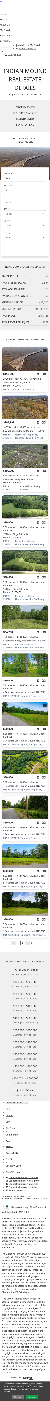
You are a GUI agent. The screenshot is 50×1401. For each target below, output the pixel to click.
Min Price (8, 173)
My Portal (34, 45)
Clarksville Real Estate (17, 1102)
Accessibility (12, 1152)
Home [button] (3, 14)
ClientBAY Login (13, 1165)
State (8, 1109)
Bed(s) (6, 197)
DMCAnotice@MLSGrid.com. (16, 1292)
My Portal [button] (5, 30)
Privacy (9, 1146)
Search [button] (3, 19)
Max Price (8, 185)
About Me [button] (5, 24)
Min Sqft (7, 221)
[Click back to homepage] (8, 47)
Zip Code (10, 1128)
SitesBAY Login (13, 1172)
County (9, 1115)
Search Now (25, 246)
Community (12, 1134)
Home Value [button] (6, 35)
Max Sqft (8, 233)
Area (8, 1141)
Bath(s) (7, 209)
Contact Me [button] (6, 40)
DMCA (9, 1159)
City (8, 1121)
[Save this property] (45, 350)
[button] (1, 1)
